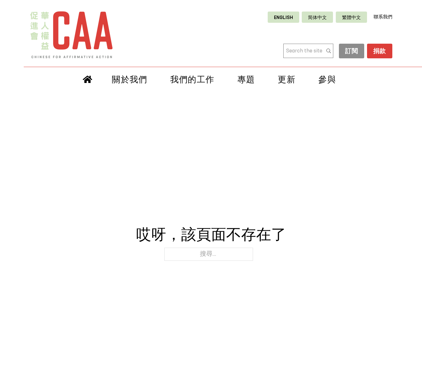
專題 (246, 80)
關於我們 (129, 80)
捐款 (379, 51)
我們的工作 (192, 80)
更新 (286, 80)
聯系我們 (383, 17)
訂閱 (351, 51)
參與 (327, 80)
